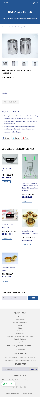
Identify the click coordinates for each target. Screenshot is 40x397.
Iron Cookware (20, 320)
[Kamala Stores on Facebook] (17, 387)
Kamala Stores (20, 11)
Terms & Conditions (20, 339)
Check (33, 298)
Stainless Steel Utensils (20, 322)
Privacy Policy (20, 342)
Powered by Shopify (27, 393)
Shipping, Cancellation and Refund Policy (20, 336)
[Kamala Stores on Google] (21, 387)
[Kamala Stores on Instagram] (25, 387)
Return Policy (20, 333)
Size (3, 84)
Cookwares (20, 325)
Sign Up (34, 369)
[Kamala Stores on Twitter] (13, 387)
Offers (20, 328)
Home (3, 27)
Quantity (4, 93)
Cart (36, 3)
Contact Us (20, 331)
